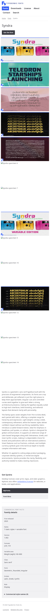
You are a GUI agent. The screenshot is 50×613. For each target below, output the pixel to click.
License (27, 8)
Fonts (5, 8)
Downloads (16, 8)
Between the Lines (17, 610)
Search (16, 12)
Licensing (6, 610)
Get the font (8, 32)
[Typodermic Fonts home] (25, 3)
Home (4, 18)
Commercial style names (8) (17, 594)
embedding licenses (25, 481)
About (36, 8)
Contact (6, 12)
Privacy (26, 610)
